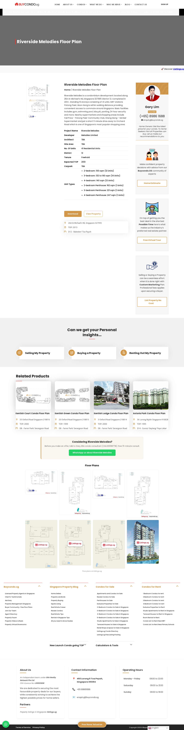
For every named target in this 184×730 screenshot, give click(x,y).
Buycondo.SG (145, 170)
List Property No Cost (153, 302)
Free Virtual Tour (152, 240)
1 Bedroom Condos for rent (153, 593)
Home (57, 4)
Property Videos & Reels (14, 621)
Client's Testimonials (13, 597)
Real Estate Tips (57, 614)
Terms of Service (23, 727)
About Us (67, 4)
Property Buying (57, 600)
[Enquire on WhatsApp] (5, 724)
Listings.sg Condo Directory (107, 631)
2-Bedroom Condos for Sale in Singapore (112, 607)
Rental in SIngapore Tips (60, 617)
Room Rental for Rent (151, 617)
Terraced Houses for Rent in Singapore (157, 614)
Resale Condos (57, 611)
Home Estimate (152, 183)
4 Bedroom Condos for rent (153, 604)
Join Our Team (10, 611)
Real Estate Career (58, 607)
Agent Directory (11, 614)
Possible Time (146, 224)
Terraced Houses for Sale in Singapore (111, 624)
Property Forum (11, 617)
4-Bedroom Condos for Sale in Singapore (113, 614)
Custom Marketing (149, 284)
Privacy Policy (39, 727)
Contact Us (141, 4)
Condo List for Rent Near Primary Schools (158, 624)
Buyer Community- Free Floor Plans (18, 607)
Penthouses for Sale (105, 600)
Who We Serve (113, 4)
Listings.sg (147, 69)
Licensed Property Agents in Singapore (20, 593)
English (155, 727)
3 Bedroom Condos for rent (153, 600)
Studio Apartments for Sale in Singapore (112, 621)
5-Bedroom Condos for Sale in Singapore (113, 617)
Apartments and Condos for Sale (110, 593)
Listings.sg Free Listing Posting (108, 635)
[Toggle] (39, 585)
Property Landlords (58, 597)
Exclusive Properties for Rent (154, 607)
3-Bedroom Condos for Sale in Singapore (112, 611)
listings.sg (52, 712)
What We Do (96, 4)
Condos (81, 4)
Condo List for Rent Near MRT (154, 621)
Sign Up (164, 4)
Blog (127, 4)
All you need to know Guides (62, 621)
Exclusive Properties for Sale (107, 604)
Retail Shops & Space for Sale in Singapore (113, 628)
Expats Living (56, 604)
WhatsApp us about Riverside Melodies (92, 452)
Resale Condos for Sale (106, 597)
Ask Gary (8, 600)
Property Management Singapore (18, 604)
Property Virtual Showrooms (15, 624)
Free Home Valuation (92, 724)
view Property (93, 214)
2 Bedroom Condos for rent (153, 597)
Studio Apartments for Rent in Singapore (158, 611)
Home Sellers (56, 593)
